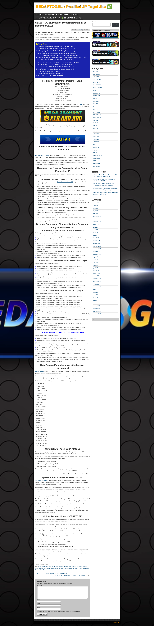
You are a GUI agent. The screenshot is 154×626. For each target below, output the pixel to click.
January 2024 (96, 276)
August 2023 (96, 289)
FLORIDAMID (96, 96)
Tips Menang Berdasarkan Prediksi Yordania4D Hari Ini (58, 53)
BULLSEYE (96, 71)
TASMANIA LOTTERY (98, 155)
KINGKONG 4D (97, 117)
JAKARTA (95, 104)
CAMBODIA (96, 77)
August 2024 (96, 257)
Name (39, 599)
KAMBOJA (95, 109)
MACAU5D (95, 123)
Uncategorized (96, 163)
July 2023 (95, 292)
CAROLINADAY (97, 79)
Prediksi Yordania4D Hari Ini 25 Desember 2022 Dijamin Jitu (57, 48)
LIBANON (95, 120)
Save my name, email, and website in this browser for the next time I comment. (59, 611)
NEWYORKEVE (97, 128)
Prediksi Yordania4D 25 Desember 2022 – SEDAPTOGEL (56, 46)
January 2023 (96, 308)
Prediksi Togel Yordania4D (42, 155)
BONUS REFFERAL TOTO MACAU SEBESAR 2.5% (58, 67)
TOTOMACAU (96, 158)
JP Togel (80, 104)
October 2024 (96, 251)
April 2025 (95, 235)
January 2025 (96, 243)
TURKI (94, 161)
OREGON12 (96, 142)
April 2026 (95, 213)
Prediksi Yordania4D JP (67, 568)
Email (39, 603)
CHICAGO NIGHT (97, 87)
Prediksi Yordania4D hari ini (65, 182)
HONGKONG (96, 101)
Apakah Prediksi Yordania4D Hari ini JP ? (51, 73)
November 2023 (97, 281)
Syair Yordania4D (39, 570)
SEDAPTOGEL (39, 371)
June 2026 (95, 208)
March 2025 (96, 238)
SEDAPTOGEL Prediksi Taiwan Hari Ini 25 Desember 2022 (52, 573)
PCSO (94, 144)
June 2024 (95, 262)
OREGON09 (96, 139)
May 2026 (95, 211)
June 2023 (95, 295)
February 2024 (96, 273)
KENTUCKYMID (97, 114)
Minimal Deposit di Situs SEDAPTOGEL (50, 76)
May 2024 (95, 265)
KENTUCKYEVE (97, 112)
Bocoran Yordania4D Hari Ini (45, 566)
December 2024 (97, 246)
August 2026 (96, 202)
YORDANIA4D (96, 166)
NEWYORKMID (97, 131)
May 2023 (95, 297)
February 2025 (96, 240)
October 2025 (96, 219)
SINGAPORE (96, 147)
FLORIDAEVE (96, 93)
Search (94, 22)
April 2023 (95, 300)
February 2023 (96, 305)
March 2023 (96, 303)
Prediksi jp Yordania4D (41, 480)
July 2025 (95, 227)
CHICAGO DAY (97, 85)
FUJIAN (95, 98)
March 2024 (96, 270)
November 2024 (97, 248)
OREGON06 (96, 136)
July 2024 (95, 259)
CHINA (94, 90)
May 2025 (95, 232)
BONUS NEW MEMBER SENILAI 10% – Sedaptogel (57, 60)
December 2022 (97, 311)
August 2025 (96, 224)
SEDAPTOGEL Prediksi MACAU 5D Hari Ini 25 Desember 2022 (71, 575)
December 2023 (97, 278)
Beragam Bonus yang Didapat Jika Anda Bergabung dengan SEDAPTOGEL (62, 57)
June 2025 (95, 230)
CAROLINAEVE (97, 82)
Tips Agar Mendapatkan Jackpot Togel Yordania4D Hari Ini (59, 55)
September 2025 (97, 221)
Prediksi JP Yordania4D (65, 566)
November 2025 (97, 216)
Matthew (80, 29)
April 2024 (95, 268)
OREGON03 (96, 133)
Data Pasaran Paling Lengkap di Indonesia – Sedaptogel (56, 69)
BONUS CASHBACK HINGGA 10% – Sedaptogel (56, 64)
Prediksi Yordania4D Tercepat (81, 568)
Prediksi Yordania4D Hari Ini (52, 568)
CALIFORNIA (96, 74)
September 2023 (97, 286)
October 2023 (96, 284)
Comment (40, 585)
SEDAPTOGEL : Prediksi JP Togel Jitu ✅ (74, 6)
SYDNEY (95, 150)
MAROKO (95, 125)
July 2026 (95, 205)
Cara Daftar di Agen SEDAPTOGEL (49, 71)
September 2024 (97, 254)
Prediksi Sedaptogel (77, 566)
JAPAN (94, 106)
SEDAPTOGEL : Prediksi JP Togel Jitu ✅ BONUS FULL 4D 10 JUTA (58, 18)
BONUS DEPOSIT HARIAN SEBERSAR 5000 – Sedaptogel (60, 62)
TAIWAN (95, 152)
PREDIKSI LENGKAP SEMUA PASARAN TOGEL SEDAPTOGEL (57, 15)
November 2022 (97, 314)
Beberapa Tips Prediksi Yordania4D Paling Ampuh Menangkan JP (58, 51)
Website (39, 607)
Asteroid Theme (115, 622)
